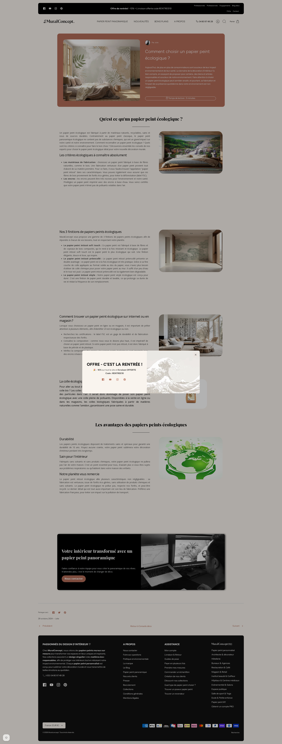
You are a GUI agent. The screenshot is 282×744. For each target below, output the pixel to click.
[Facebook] (103, 379)
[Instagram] (117, 379)
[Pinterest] (124, 379)
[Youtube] (110, 379)
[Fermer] (195, 354)
